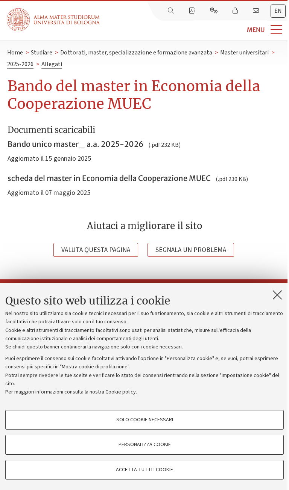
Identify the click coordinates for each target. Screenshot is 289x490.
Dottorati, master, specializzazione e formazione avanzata (136, 52)
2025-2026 (20, 64)
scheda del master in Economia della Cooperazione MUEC (109, 178)
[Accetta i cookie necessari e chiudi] (277, 295)
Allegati (51, 64)
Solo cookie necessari (144, 420)
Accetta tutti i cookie (144, 469)
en (278, 11)
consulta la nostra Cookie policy (100, 392)
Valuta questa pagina (95, 250)
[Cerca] (171, 11)
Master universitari (244, 52)
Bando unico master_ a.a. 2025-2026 (75, 144)
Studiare (41, 52)
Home (15, 52)
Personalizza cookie (145, 444)
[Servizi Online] (214, 11)
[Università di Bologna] (54, 19)
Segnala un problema (190, 250)
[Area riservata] (236, 11)
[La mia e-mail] (256, 11)
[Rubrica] (192, 11)
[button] (194, 29)
